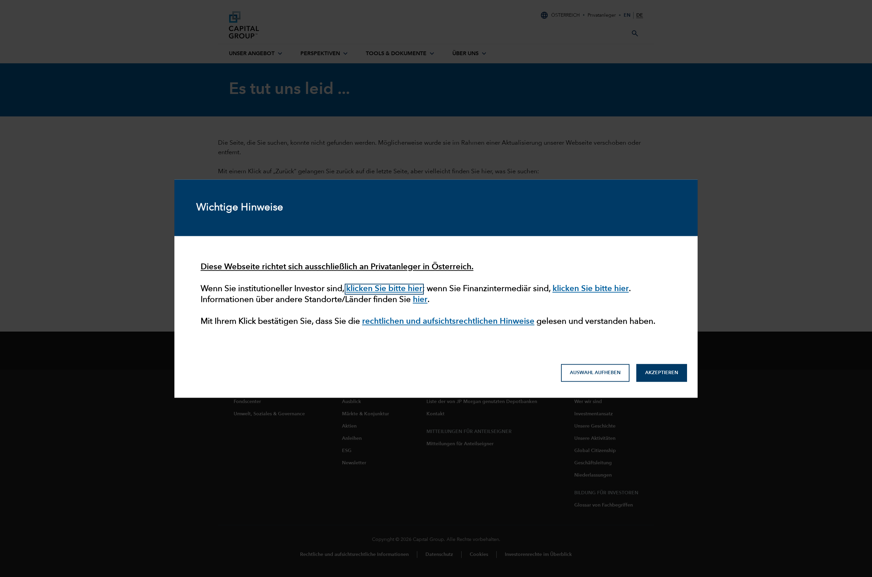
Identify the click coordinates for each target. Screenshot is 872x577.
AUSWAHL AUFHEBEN (595, 372)
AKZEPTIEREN (661, 372)
